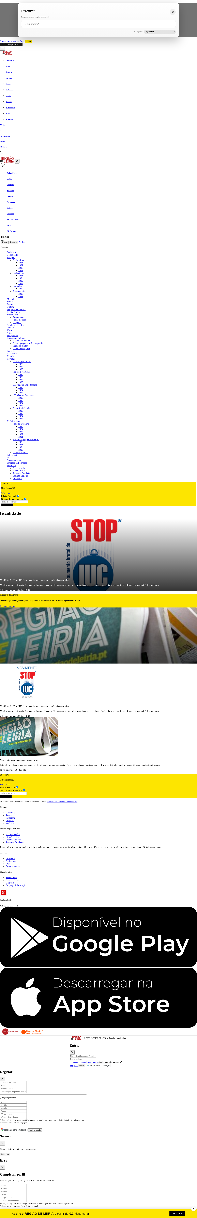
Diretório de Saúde (21, 408)
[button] (98, 125)
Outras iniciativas (20, 452)
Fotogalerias (12, 335)
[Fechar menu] (17, 161)
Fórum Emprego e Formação (26, 439)
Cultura (10, 307)
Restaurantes (18, 317)
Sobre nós (11, 465)
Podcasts (11, 351)
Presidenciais (19, 291)
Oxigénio (17, 322)
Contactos (17, 478)
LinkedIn (10, 820)
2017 (20, 268)
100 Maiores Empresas (23, 395)
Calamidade (12, 255)
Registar (13, 242)
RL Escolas (12, 353)
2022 (20, 281)
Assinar (16, 41)
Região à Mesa (13, 312)
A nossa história (20, 468)
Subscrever (7, 505)
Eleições (11, 257)
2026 (20, 294)
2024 (20, 278)
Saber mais (6, 493)
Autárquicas (18, 260)
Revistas (11, 359)
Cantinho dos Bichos (16, 325)
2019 (20, 283)
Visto (9, 330)
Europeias (17, 286)
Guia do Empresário (22, 361)
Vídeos (10, 333)
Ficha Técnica (19, 470)
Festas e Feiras (19, 320)
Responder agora (7, 606)
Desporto (11, 304)
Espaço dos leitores (21, 340)
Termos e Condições (22, 473)
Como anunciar (14, 460)
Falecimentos (13, 455)
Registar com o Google (15, 1130)
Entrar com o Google (99, 1065)
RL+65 (10, 356)
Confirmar (5, 1154)
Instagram (10, 818)
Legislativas (18, 273)
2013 (20, 270)
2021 (20, 265)
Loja (22, 41)
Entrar (28, 41)
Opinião (10, 327)
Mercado (11, 299)
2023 (20, 369)
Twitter (9, 815)
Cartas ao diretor (20, 346)
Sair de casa (12, 314)
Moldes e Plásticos (21, 372)
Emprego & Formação (17, 463)
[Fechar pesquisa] (173, 12)
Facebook (10, 812)
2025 (20, 262)
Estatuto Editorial (20, 476)
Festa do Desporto (21, 424)
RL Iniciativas (13, 421)
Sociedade (11, 252)
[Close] (72, 1052)
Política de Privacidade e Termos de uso (62, 801)
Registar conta (35, 1130)
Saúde (10, 301)
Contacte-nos (6, 41)
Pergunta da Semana (16, 309)
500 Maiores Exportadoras (25, 385)
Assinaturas (11, 861)
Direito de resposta (21, 348)
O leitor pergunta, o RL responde (28, 343)
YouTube (10, 823)
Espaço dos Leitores (16, 338)
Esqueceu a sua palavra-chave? (84, 1062)
